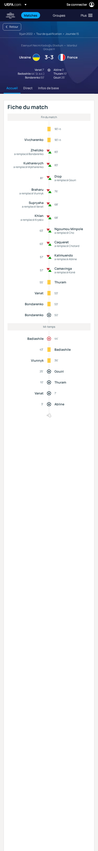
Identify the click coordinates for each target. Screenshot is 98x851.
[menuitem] (34, 15)
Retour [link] (13, 27)
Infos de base (48, 88)
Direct (28, 88)
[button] (85, 15)
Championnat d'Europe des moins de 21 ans (10, 15)
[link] (30, 15)
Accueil (12, 88)
